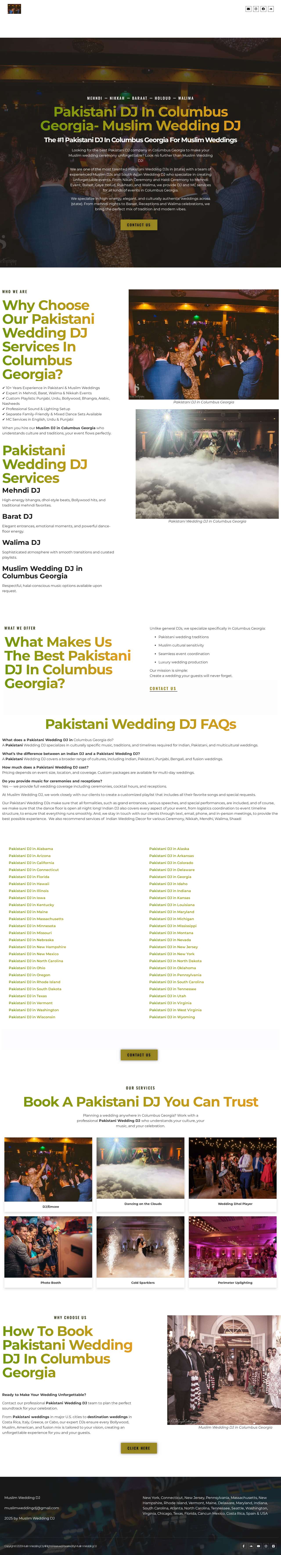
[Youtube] (258, 1546)
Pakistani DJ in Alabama (31, 849)
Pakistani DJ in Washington (34, 1010)
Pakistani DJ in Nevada (170, 940)
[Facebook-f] (244, 1546)
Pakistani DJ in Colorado (171, 863)
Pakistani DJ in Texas (28, 996)
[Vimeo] (273, 1546)
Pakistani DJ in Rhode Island (34, 982)
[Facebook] (263, 9)
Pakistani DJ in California (31, 863)
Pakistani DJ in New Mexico (34, 954)
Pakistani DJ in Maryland (171, 912)
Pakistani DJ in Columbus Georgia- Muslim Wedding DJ (140, 118)
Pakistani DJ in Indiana (170, 891)
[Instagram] (256, 9)
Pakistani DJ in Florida (29, 877)
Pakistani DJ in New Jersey (173, 947)
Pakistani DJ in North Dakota (175, 961)
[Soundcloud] (271, 9)
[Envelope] (248, 9)
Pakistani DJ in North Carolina (36, 961)
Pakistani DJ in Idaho (168, 884)
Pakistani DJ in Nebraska (31, 940)
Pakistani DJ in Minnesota (32, 926)
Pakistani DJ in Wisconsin (32, 1017)
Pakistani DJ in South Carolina (176, 982)
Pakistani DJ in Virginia (170, 1003)
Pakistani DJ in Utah (167, 996)
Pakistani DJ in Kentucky (31, 905)
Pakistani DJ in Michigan (171, 919)
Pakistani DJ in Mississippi (173, 926)
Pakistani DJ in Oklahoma (172, 968)
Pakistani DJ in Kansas (169, 898)
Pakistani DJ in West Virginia (175, 1010)
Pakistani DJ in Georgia (170, 877)
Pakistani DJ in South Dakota (35, 989)
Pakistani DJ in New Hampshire (37, 947)
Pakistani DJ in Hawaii (29, 884)
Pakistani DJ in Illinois (29, 891)
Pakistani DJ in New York (172, 954)
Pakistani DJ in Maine (28, 912)
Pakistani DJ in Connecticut (34, 870)
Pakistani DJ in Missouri (30, 933)
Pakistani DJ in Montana (171, 933)
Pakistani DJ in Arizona (30, 856)
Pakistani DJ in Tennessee (172, 989)
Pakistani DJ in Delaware (172, 870)
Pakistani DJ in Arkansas (171, 856)
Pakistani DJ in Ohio (27, 968)
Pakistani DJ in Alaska (169, 849)
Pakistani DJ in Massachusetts (36, 919)
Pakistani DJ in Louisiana (172, 905)
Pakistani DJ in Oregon (29, 975)
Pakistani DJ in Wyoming (172, 1017)
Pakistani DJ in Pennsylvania (175, 975)
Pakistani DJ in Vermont (31, 1003)
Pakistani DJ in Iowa (27, 898)
